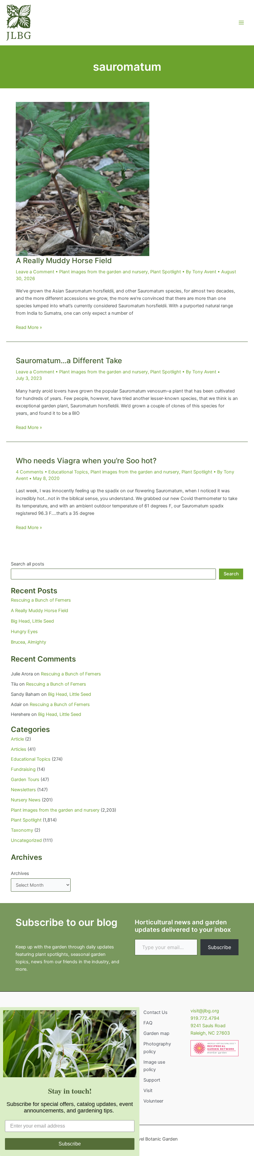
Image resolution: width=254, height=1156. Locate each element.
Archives (20, 873)
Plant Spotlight (165, 272)
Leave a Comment (35, 272)
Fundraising (23, 769)
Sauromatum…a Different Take (69, 360)
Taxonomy (22, 830)
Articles (18, 749)
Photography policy (157, 1047)
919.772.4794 (204, 1018)
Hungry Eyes (24, 631)
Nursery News (26, 800)
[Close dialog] (134, 1013)
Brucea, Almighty (28, 642)
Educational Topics (68, 472)
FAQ (147, 1023)
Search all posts (27, 564)
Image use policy (154, 1065)
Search (231, 574)
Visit (147, 1090)
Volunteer (153, 1101)
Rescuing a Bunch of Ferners (41, 600)
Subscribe (219, 947)
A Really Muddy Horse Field (64, 260)
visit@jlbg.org (204, 1011)
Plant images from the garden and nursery (103, 272)
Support (151, 1080)
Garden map (156, 1033)
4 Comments (29, 472)
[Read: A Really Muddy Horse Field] (82, 178)
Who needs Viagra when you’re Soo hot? (86, 460)
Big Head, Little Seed (32, 621)
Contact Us (155, 1012)
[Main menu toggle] (241, 22)
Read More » (29, 327)
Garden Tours (25, 779)
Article (17, 739)
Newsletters (23, 789)
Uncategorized (26, 840)
